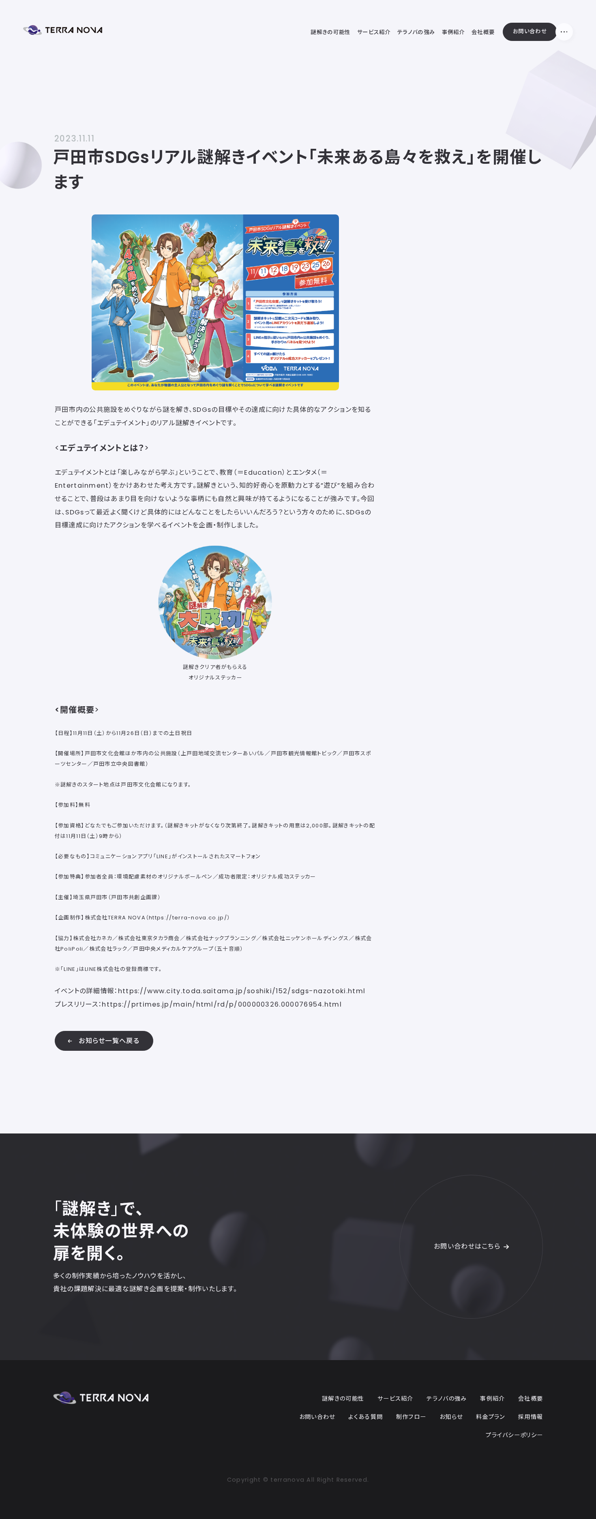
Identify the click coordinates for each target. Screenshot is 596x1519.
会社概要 (530, 1399)
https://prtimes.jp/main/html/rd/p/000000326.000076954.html (222, 1004)
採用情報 (530, 1417)
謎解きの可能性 (343, 1399)
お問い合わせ (530, 31)
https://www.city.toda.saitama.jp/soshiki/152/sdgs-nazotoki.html (241, 991)
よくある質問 (365, 1417)
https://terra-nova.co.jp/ (188, 917)
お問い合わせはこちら (467, 1246)
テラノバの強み (447, 1399)
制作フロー (411, 1417)
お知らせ (451, 1417)
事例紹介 (492, 1399)
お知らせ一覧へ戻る (109, 1041)
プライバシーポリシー (514, 1435)
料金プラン (490, 1417)
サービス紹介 (395, 1399)
